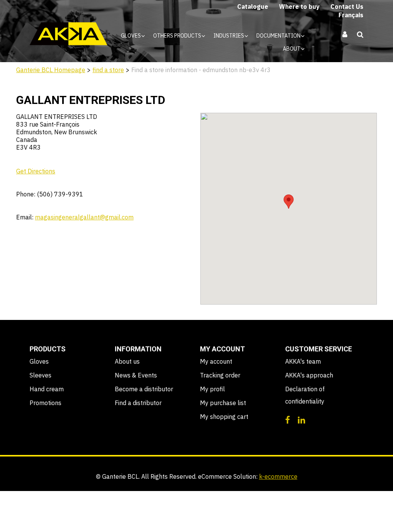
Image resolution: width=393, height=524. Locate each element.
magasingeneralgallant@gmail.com (84, 217)
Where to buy (299, 6)
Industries (229, 35)
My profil (212, 389)
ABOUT (292, 48)
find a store (108, 70)
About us (127, 361)
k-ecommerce (278, 476)
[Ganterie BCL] (69, 33)
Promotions (45, 403)
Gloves (131, 35)
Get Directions (35, 171)
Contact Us (346, 6)
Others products (177, 35)
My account (216, 361)
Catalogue (252, 6)
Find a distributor (138, 403)
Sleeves (40, 375)
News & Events (136, 375)
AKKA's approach (309, 375)
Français (351, 15)
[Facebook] (287, 419)
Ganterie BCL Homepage (50, 70)
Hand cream (47, 389)
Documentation (279, 35)
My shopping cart (224, 416)
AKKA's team (303, 361)
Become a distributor (144, 389)
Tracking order (220, 375)
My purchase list (223, 403)
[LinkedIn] (301, 419)
